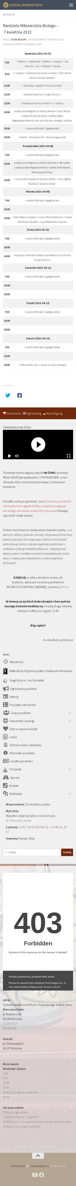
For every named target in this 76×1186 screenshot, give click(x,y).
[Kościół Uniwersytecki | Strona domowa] (29, 5)
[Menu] (71, 5)
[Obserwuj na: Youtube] (34, 1175)
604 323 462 (9, 1028)
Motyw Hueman (58, 1166)
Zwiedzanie (14, 413)
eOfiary (64, 587)
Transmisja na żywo (17, 427)
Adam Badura (19, 39)
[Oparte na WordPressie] (27, 1166)
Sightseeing (34, 413)
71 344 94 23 (10, 1023)
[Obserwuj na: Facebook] (41, 1175)
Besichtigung (54, 413)
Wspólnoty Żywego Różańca (46, 94)
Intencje (9, 14)
